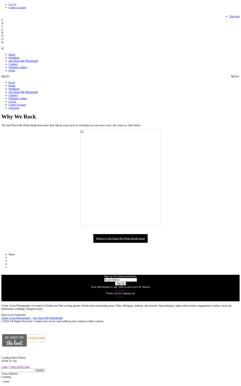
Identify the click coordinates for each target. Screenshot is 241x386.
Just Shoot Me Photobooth (23, 60)
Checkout (234, 16)
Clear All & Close (20, 366)
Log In (12, 4)
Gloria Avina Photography (16, 318)
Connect (13, 64)
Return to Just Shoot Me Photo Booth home (120, 238)
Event (11, 70)
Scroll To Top (9, 360)
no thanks (120, 290)
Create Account (17, 7)
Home (11, 54)
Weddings (14, 57)
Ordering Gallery (18, 67)
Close (120, 296)
